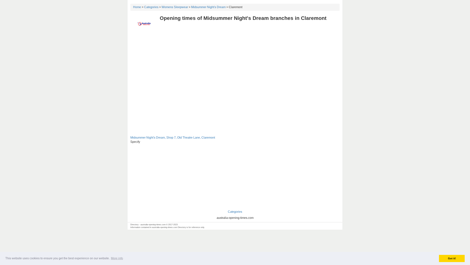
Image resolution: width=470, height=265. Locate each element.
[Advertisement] (235, 58)
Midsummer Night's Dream (208, 7)
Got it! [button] (452, 258)
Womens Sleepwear (175, 7)
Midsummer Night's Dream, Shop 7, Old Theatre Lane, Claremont (172, 137)
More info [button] (117, 258)
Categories (151, 7)
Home (137, 7)
